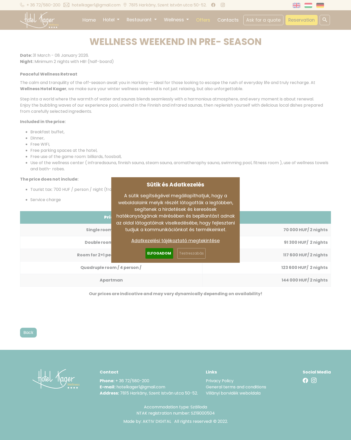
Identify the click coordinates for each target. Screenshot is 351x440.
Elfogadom (159, 253)
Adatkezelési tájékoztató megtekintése (175, 241)
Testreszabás (191, 253)
